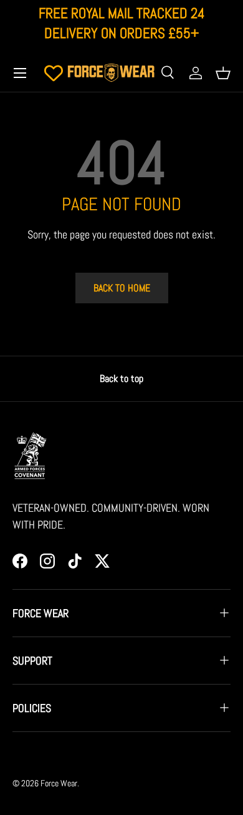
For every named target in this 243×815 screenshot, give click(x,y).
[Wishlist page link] (53, 73)
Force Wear (58, 783)
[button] (223, 73)
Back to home (121, 288)
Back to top (121, 378)
